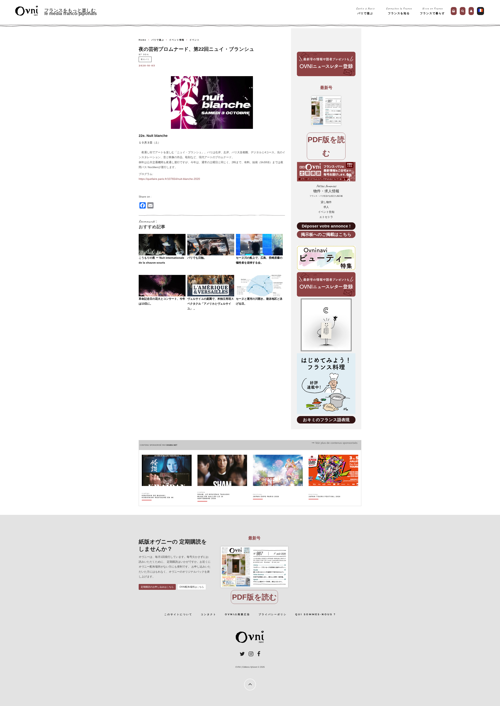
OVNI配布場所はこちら (191, 587)
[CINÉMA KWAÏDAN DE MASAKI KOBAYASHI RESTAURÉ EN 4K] (158, 503)
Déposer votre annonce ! (326, 226)
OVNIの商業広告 (237, 614)
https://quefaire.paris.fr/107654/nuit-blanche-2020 (169, 178)
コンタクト (208, 614)
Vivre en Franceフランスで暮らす (432, 11)
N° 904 (144, 54)
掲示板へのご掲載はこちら (326, 234)
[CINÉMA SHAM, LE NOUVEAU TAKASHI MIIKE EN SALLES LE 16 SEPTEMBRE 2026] (213, 503)
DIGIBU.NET (171, 445)
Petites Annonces (326, 190)
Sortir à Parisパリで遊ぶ (365, 11)
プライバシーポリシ (273, 614)
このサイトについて (178, 614)
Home (142, 40)
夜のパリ (145, 59)
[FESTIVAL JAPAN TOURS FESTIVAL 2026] (324, 503)
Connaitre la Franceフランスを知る (399, 11)
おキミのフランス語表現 (326, 419)
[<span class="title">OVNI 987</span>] (326, 110)
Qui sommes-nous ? (315, 614)
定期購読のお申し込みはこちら (157, 587)
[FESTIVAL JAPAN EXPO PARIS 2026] (266, 503)
